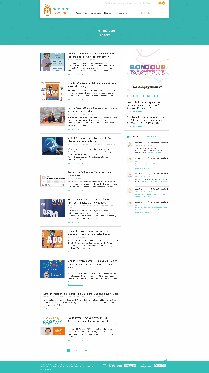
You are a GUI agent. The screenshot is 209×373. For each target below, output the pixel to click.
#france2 (164, 194)
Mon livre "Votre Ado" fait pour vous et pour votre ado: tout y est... (80, 91)
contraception (98, 205)
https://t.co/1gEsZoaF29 (157, 181)
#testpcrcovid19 (140, 166)
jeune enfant (80, 270)
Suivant (86, 350)
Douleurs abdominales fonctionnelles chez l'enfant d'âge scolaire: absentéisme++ (80, 64)
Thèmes (107, 13)
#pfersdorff (150, 163)
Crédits (82, 366)
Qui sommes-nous (93, 13)
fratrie (75, 324)
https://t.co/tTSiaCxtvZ (142, 196)
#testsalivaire (150, 166)
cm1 (44, 296)
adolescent (80, 114)
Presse (53, 366)
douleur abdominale (81, 59)
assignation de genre (100, 144)
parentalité (93, 324)
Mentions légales (72, 366)
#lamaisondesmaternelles (143, 194)
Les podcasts (121, 13)
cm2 (48, 296)
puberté (79, 178)
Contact (90, 366)
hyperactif (60, 296)
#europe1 (163, 207)
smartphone (77, 237)
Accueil (79, 13)
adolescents (72, 270)
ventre (101, 59)
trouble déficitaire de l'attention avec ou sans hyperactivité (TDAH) (89, 296)
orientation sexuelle (79, 146)
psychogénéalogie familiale (106, 324)
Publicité (61, 366)
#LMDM (145, 181)
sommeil (90, 114)
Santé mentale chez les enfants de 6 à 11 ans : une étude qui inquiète (80, 301)
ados (85, 114)
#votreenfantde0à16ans (143, 207)
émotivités (53, 296)
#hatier (137, 210)
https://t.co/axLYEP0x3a (143, 168)
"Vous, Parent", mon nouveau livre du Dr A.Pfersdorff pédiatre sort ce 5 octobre (80, 329)
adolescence (72, 114)
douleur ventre (93, 59)
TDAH (65, 296)
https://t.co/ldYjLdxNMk (156, 152)
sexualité (89, 146)
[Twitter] (163, 3)
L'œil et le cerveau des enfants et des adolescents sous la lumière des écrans (80, 241)
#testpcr (157, 163)
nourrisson (101, 270)
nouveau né (109, 270)
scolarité (71, 325)
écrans (70, 237)
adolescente (88, 144)
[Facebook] (160, 3)
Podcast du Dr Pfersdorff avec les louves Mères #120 (80, 181)
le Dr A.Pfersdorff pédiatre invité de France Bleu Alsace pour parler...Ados (80, 151)
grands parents (83, 324)
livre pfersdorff (91, 270)
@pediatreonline (153, 137)
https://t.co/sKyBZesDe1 (143, 212)
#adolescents (155, 210)
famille (70, 324)
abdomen (71, 59)
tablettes (84, 237)
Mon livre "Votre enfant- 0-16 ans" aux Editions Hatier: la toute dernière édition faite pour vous (80, 272)
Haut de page (45, 369)
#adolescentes (145, 210)
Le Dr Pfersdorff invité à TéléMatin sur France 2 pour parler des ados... (80, 118)
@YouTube (138, 183)
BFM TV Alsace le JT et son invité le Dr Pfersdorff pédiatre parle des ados (80, 210)
